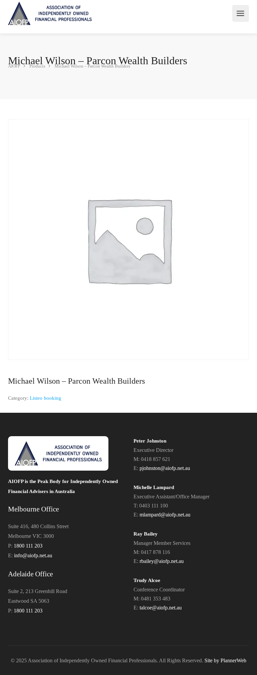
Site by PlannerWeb (225, 660)
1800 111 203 (28, 546)
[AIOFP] (50, 13)
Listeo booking (45, 398)
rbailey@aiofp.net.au (162, 561)
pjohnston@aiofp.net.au (165, 468)
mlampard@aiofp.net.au (165, 514)
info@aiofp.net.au (33, 555)
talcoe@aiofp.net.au (161, 607)
